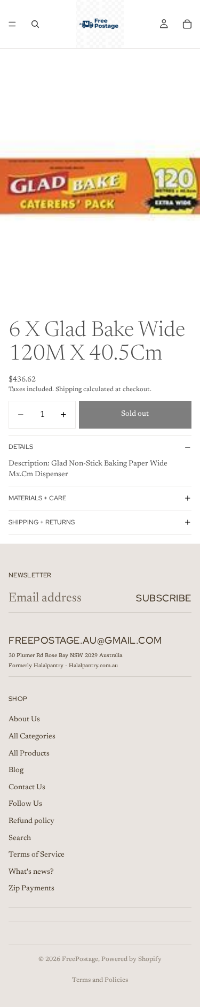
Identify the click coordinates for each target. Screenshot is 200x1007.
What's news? (31, 872)
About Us (24, 720)
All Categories (32, 737)
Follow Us (25, 804)
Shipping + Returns (42, 522)
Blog (16, 770)
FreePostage (80, 959)
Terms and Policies (100, 980)
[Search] (35, 24)
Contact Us (27, 787)
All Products (29, 754)
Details (21, 447)
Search (20, 838)
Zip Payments (31, 889)
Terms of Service (37, 855)
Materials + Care (37, 498)
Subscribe (163, 598)
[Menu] (12, 24)
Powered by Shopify (131, 959)
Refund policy (31, 821)
